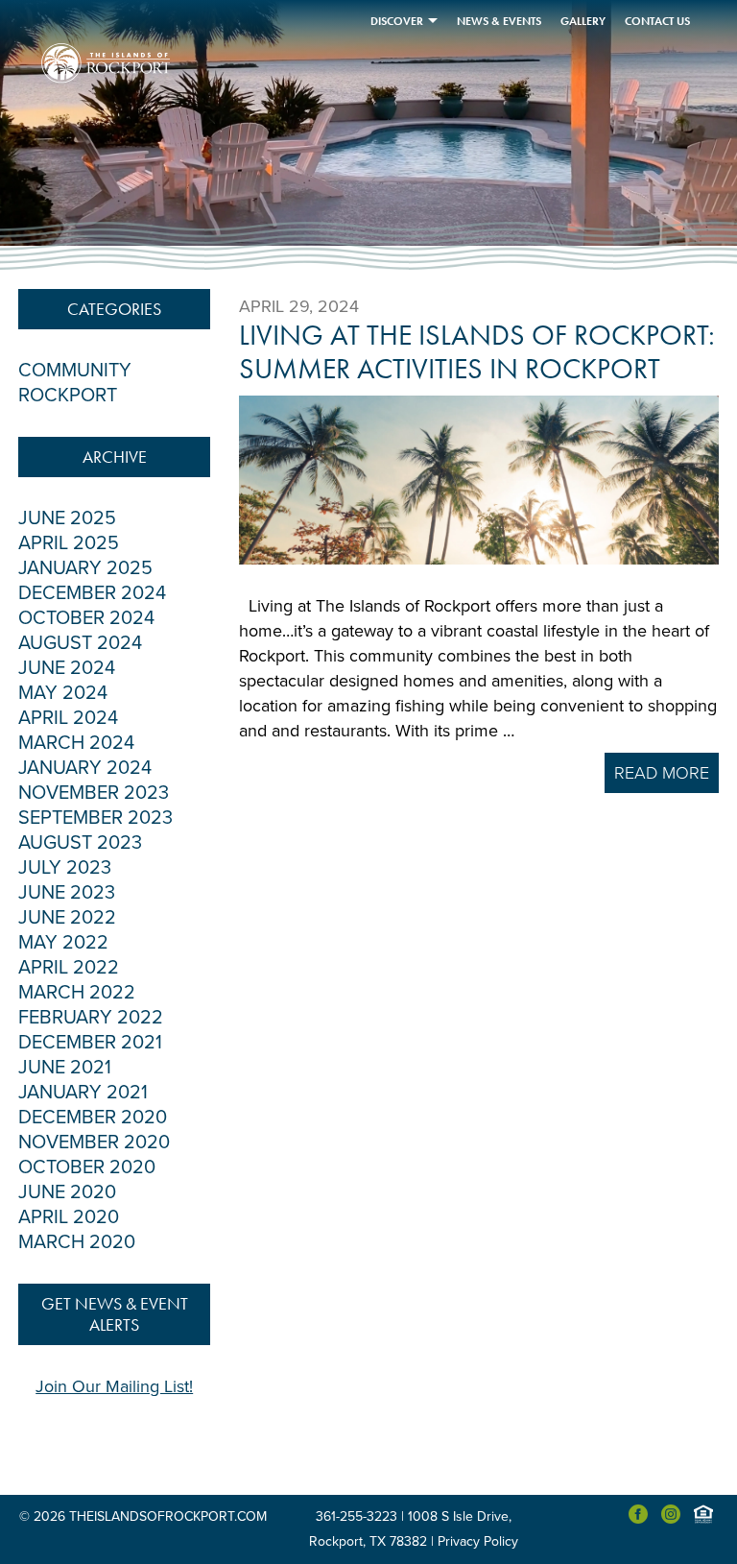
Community (74, 370)
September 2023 (95, 818)
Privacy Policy (478, 1541)
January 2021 (83, 1092)
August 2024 (80, 643)
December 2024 (92, 593)
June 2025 (67, 518)
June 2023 (66, 892)
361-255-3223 (356, 1516)
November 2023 (93, 793)
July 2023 (64, 867)
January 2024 (85, 768)
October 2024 (86, 618)
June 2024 (66, 668)
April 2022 (68, 967)
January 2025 (85, 568)
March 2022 (76, 992)
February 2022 (90, 1017)
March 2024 (76, 743)
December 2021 (90, 1042)
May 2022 (63, 942)
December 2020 (92, 1117)
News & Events (499, 21)
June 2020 (67, 1192)
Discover (396, 21)
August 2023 (80, 842)
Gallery (583, 21)
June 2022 (67, 917)
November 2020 (94, 1142)
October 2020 (86, 1167)
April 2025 (68, 543)
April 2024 (68, 718)
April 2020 (68, 1217)
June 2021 (64, 1067)
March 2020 (76, 1242)
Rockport (67, 395)
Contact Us (657, 21)
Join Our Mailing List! (114, 1386)
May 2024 (62, 693)
